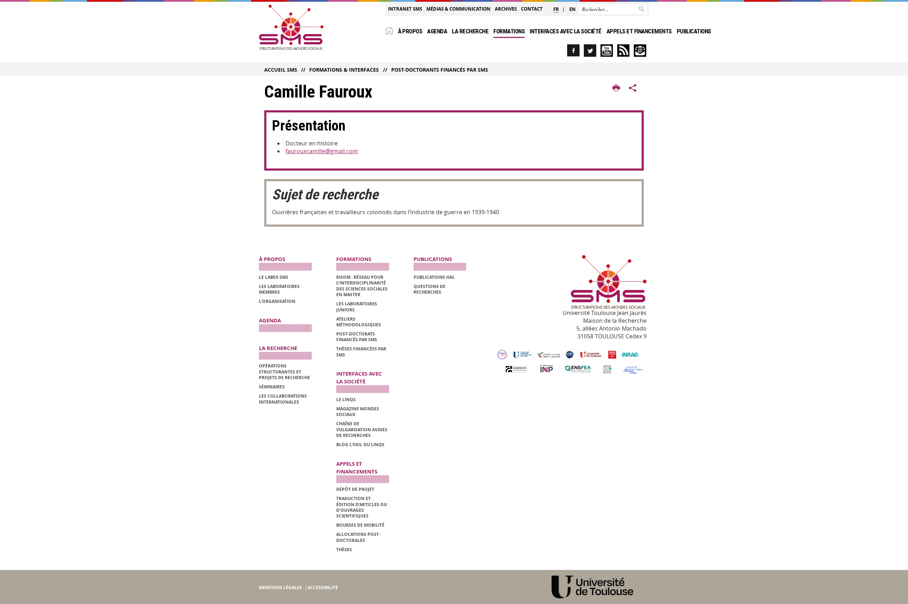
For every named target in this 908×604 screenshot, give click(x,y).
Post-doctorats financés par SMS (356, 337)
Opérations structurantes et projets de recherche (284, 372)
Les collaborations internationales (283, 399)
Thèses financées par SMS (361, 352)
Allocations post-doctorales (358, 537)
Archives (506, 9)
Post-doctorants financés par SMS (439, 69)
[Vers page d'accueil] (291, 27)
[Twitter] (590, 50)
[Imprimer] (616, 88)
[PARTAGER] (632, 88)
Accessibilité (323, 587)
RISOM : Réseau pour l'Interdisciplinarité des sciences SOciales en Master (362, 286)
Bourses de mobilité (360, 525)
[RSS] (623, 50)
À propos (410, 31)
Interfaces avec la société (566, 31)
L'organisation (277, 301)
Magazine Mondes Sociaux (357, 411)
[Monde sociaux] (606, 50)
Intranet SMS (405, 9)
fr (556, 9)
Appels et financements (639, 31)
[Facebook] (573, 50)
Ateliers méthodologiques (358, 322)
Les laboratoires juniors (356, 306)
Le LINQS (346, 400)
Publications (694, 31)
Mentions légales (280, 587)
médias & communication (458, 9)
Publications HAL (434, 277)
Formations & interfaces (344, 69)
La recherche (470, 31)
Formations (509, 31)
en (572, 9)
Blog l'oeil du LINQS (360, 445)
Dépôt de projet (355, 489)
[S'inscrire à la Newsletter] (640, 50)
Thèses (344, 550)
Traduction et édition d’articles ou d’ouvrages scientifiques (361, 507)
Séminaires (272, 387)
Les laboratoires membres (279, 289)
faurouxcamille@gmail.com (322, 151)
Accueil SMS (280, 69)
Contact (532, 9)
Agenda (437, 31)
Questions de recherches (429, 289)
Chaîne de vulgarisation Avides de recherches (361, 429)
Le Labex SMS (273, 277)
